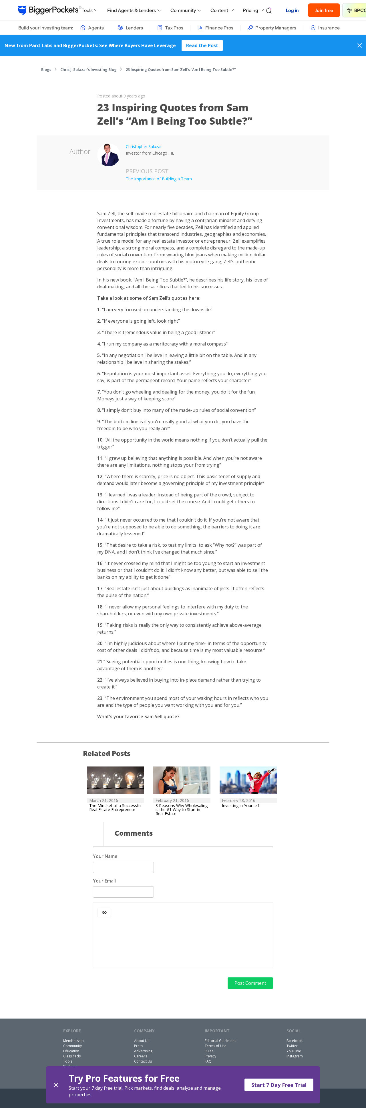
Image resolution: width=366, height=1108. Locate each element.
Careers (140, 1056)
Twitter (292, 1045)
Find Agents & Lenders (131, 10)
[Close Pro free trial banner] (56, 1084)
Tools (87, 10)
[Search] (269, 10)
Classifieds (72, 1056)
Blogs (46, 69)
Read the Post (202, 45)
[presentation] (183, 943)
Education (71, 1051)
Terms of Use (215, 1045)
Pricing (250, 10)
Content (219, 10)
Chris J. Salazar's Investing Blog (88, 69)
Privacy (210, 1056)
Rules (209, 1051)
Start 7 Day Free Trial (279, 1084)
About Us (141, 1040)
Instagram (295, 1056)
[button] (104, 912)
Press (138, 1045)
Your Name (105, 856)
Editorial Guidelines (220, 1040)
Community (183, 10)
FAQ (208, 1061)
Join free (324, 10)
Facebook (295, 1040)
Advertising (143, 1051)
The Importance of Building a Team (159, 178)
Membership (73, 1040)
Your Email (104, 881)
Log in (292, 10)
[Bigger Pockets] (49, 10)
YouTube (294, 1051)
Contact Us (143, 1061)
